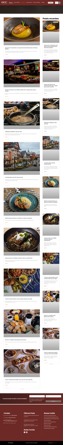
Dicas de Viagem (17, 2)
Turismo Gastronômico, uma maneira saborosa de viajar (18, 298)
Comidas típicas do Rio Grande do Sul (14, 177)
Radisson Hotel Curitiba (47, 423)
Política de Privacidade (34, 442)
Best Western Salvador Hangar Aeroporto (50, 426)
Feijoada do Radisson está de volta (13, 131)
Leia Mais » (6, 54)
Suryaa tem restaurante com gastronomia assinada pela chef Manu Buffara (51, 46)
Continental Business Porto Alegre (49, 428)
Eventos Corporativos (36, 2)
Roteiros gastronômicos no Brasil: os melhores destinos (18, 218)
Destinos (10, 2)
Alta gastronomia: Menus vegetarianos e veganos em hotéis (31, 425)
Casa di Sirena (46, 420)
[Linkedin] (27, 432)
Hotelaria (43, 2)
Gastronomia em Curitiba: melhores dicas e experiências (18, 258)
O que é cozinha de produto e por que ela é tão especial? (18, 379)
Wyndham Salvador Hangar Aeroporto (50, 421)
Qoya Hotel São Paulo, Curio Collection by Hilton (51, 418)
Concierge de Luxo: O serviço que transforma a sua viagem (31, 420)
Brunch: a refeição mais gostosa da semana (15, 339)
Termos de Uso (28, 442)
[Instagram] (24, 432)
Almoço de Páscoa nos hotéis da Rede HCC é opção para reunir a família (51, 85)
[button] (10, 2)
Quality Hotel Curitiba (47, 425)
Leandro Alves (55, 442)
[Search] (59, 3)
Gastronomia (23, 2)
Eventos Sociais (29, 2)
